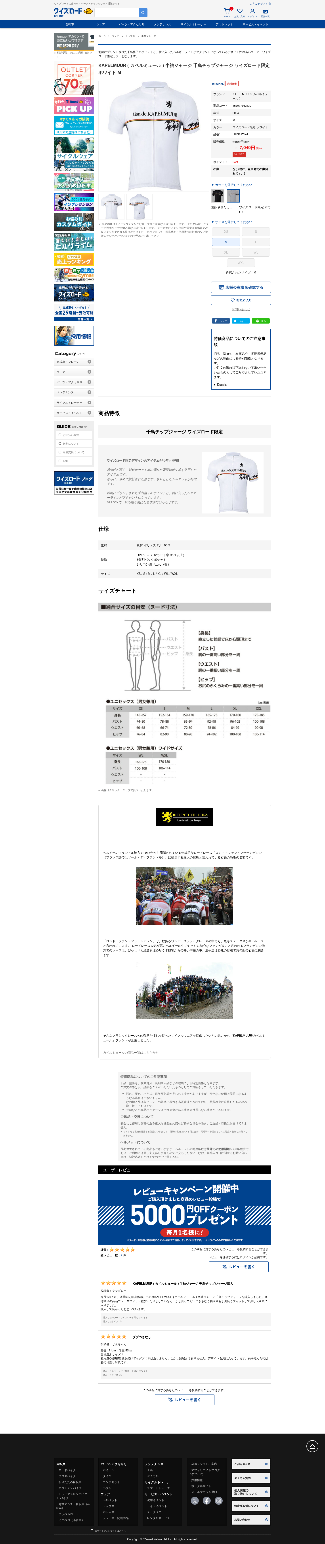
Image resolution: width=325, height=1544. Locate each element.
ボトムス (108, 1512)
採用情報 (197, 1480)
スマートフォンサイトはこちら (110, 1530)
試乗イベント (155, 1500)
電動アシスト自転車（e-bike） (73, 1506)
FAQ (65, 461)
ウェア (100, 24)
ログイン (245, 1257)
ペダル (107, 1488)
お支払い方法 (71, 435)
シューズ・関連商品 (116, 1518)
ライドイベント (157, 1506)
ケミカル (153, 1476)
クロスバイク (67, 1476)
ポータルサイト (201, 1486)
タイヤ (107, 1476)
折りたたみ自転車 (70, 1482)
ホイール (108, 1470)
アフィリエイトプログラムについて (206, 1472)
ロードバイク (67, 1470)
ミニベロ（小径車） (71, 1520)
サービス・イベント (255, 24)
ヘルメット (110, 1500)
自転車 (69, 24)
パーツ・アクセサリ (132, 24)
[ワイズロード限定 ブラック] (217, 196)
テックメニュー (157, 1512)
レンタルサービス (158, 1518)
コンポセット (111, 1482)
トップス (108, 1506)
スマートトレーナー (160, 1488)
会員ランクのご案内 (204, 1464)
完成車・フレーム (68, 362)
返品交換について (73, 452)
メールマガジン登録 (204, 1492)
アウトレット (224, 24)
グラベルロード (69, 1514)
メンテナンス (162, 24)
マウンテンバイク (70, 1488)
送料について (71, 443)
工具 (150, 1470)
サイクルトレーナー (193, 24)
